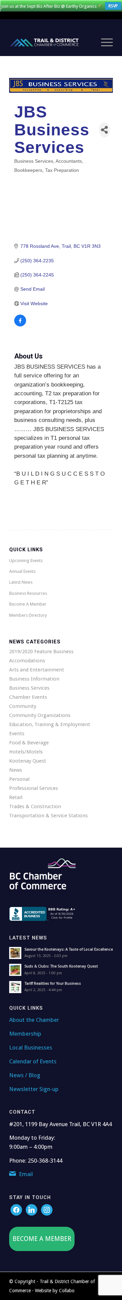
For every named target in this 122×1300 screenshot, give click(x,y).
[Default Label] (47, 1209)
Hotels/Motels (26, 752)
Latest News (21, 582)
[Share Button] (104, 129)
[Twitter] (31, 1209)
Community (22, 706)
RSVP (113, 5)
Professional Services (33, 788)
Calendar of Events (33, 1061)
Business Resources (28, 593)
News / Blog (24, 1075)
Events (16, 734)
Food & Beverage (29, 743)
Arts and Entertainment (36, 670)
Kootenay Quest (27, 761)
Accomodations (27, 661)
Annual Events (22, 571)
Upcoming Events (26, 560)
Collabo (67, 1290)
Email (26, 1174)
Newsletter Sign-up (34, 1089)
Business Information (34, 679)
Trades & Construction (35, 806)
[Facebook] (16, 1209)
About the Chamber (34, 1019)
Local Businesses (30, 1047)
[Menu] (103, 42)
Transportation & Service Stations (48, 816)
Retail (15, 797)
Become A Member (27, 604)
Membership (25, 1033)
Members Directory (28, 615)
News (15, 770)
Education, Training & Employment (49, 724)
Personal (19, 779)
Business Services (29, 688)
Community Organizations (39, 715)
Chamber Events (28, 697)
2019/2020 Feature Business (41, 651)
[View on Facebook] (20, 324)
